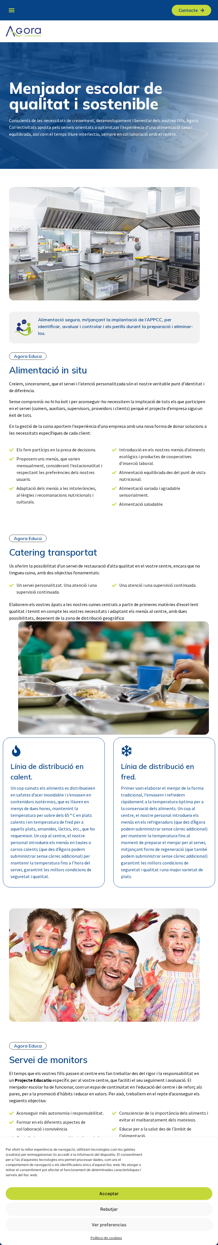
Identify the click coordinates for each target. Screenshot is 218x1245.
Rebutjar (109, 1209)
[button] (11, 10)
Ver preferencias (109, 1224)
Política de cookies (106, 1238)
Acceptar (109, 1193)
